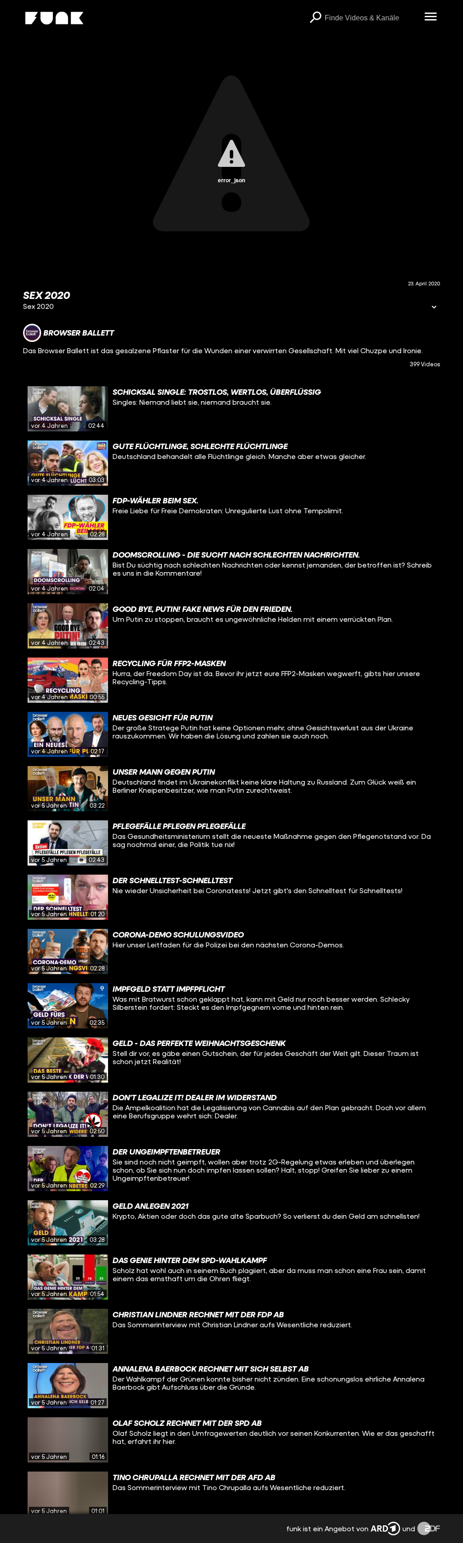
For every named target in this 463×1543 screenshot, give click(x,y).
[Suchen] (316, 18)
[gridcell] (231, 408)
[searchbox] (371, 18)
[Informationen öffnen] (434, 307)
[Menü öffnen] (431, 17)
